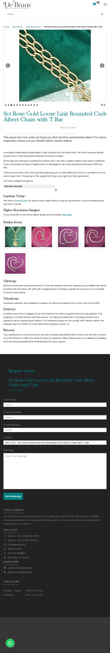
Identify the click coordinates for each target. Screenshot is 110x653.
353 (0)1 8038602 (17, 553)
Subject (7, 437)
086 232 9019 (14, 549)
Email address (11, 425)
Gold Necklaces (33, 27)
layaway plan (21, 200)
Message (8, 450)
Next (102, 65)
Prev (8, 65)
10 (31, 105)
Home (6, 27)
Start (102, 105)
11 (34, 105)
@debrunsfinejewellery (20, 567)
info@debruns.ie (16, 544)
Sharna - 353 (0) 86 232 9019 (23, 536)
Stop (104, 105)
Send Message (13, 496)
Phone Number (12, 412)
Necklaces (17, 27)
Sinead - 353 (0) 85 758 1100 (23, 540)
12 (37, 105)
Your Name (9, 399)
